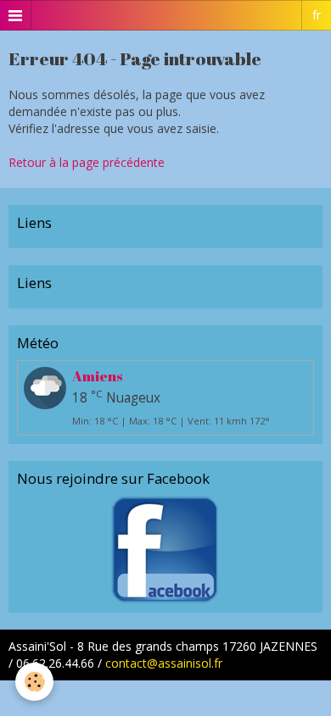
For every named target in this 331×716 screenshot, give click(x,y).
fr (316, 15)
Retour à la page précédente (86, 162)
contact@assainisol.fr (163, 663)
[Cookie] (34, 682)
